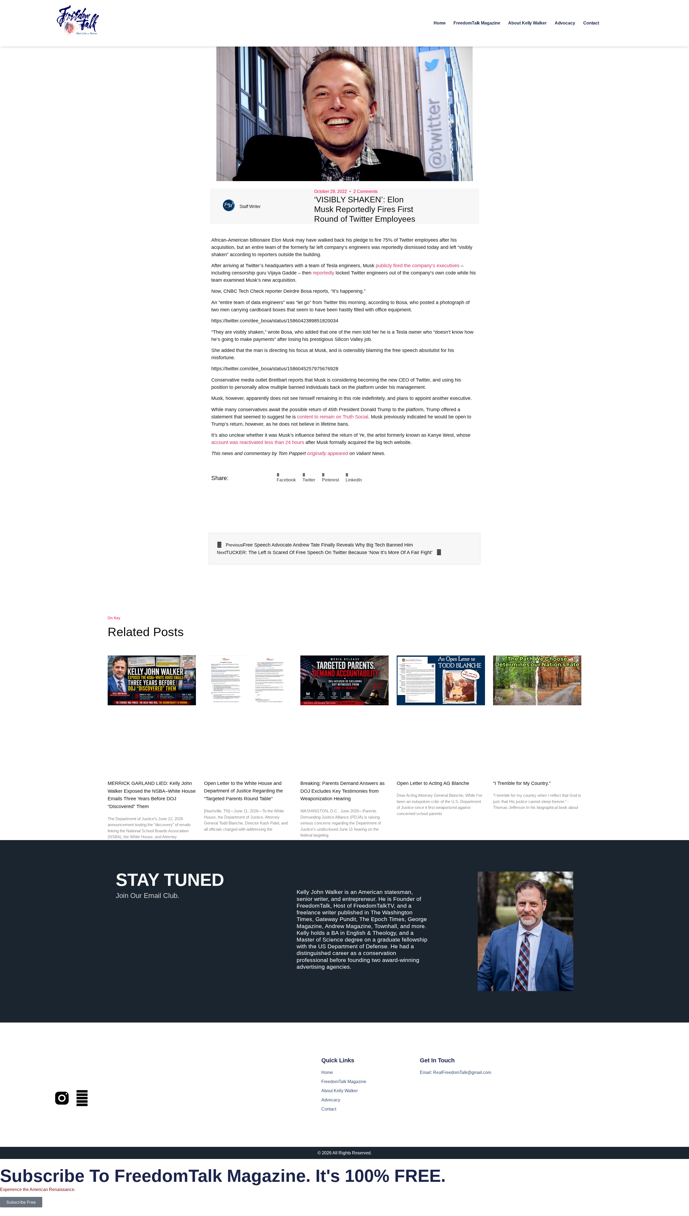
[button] (286, 478)
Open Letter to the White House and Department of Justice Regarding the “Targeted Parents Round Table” (243, 791)
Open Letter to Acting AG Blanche (433, 783)
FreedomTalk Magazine (477, 23)
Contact (591, 23)
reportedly (323, 273)
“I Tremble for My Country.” (522, 783)
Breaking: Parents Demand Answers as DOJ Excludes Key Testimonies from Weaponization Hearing (342, 791)
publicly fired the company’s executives (417, 265)
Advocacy (565, 23)
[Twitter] (82, 1098)
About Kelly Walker (527, 23)
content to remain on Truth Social (332, 417)
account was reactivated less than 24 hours (257, 442)
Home (440, 23)
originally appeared (327, 453)
